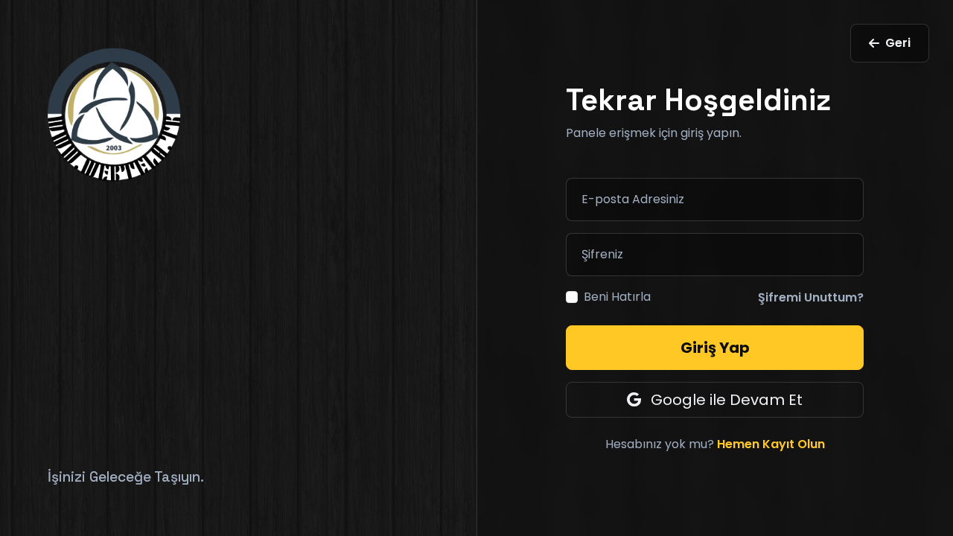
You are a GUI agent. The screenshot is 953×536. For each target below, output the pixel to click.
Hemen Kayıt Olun (771, 444)
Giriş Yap (715, 347)
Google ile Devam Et (725, 399)
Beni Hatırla (617, 296)
